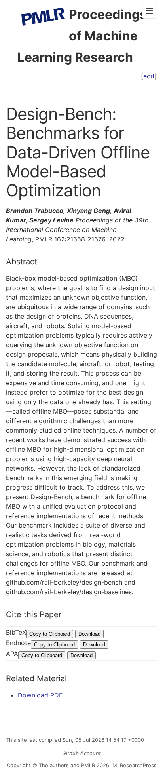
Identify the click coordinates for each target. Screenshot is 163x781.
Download (89, 634)
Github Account (81, 753)
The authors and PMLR (67, 765)
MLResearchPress (134, 765)
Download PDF (40, 695)
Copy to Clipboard (49, 634)
